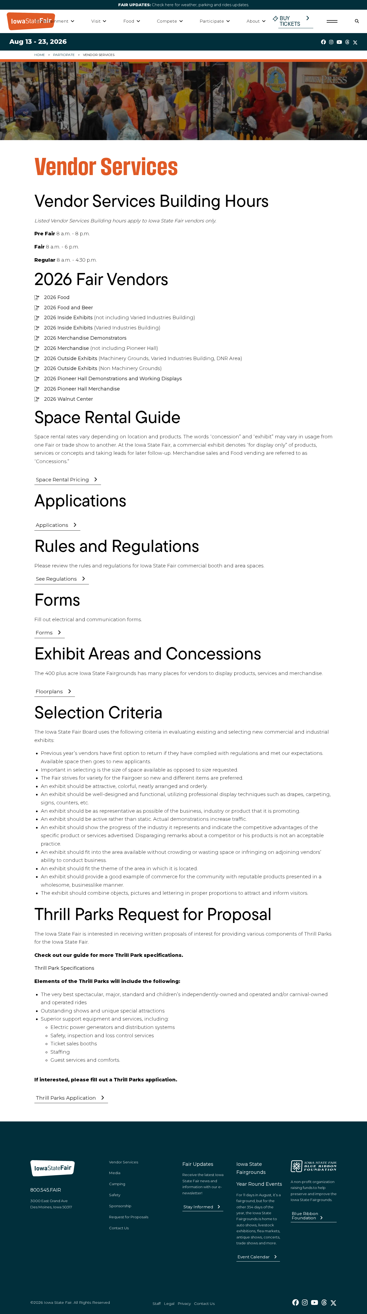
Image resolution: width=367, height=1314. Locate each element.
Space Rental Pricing (62, 479)
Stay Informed (198, 1206)
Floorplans (49, 691)
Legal (169, 1303)
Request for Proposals (128, 1217)
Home (39, 55)
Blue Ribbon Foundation (305, 1215)
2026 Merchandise (66, 348)
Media (114, 1173)
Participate (212, 21)
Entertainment (52, 21)
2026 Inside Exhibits (68, 318)
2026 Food (57, 297)
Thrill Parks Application (66, 1098)
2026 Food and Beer (68, 308)
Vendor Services (123, 1162)
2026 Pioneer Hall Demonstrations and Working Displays (113, 379)
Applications (52, 525)
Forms (44, 632)
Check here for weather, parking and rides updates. (183, 4)
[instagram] (331, 42)
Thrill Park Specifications (64, 968)
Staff (157, 1303)
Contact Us (119, 1228)
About (253, 21)
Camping (117, 1184)
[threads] (347, 42)
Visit (96, 21)
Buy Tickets (290, 21)
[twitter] (355, 42)
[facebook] (323, 42)
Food (128, 21)
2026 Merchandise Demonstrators (85, 338)
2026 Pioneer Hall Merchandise (82, 389)
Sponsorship (120, 1206)
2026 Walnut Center (68, 399)
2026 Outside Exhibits (70, 358)
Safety (114, 1195)
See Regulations (56, 579)
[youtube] (339, 42)
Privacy (184, 1303)
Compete (167, 21)
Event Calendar (254, 1256)
